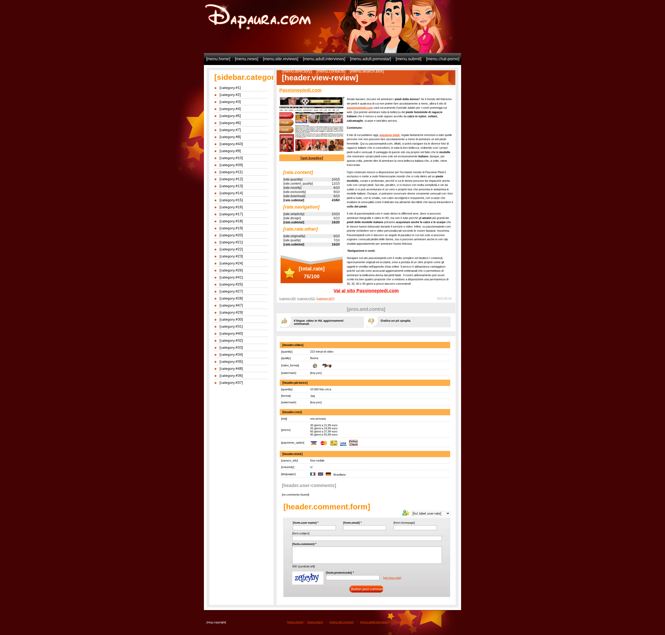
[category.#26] (231, 270)
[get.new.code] (392, 577)
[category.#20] (231, 235)
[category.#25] (231, 284)
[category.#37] (231, 382)
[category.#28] (231, 298)
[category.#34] (231, 354)
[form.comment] (304, 544)
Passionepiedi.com (300, 90)
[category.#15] (231, 200)
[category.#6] (230, 123)
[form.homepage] (404, 522)
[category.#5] (230, 116)
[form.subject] (300, 533)
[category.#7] (230, 130)
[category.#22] (231, 249)
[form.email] (352, 522)
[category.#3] (230, 102)
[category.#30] (231, 319)
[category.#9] (230, 151)
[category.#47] (231, 305)
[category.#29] (231, 312)
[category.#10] (231, 158)
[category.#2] (230, 95)
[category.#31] (231, 326)
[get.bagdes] (312, 158)
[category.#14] (231, 193)
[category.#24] (231, 263)
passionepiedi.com (360, 107)
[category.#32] (231, 340)
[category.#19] (231, 228)
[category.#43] (231, 144)
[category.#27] (231, 291)
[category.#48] (231, 368)
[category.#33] (231, 347)
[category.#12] (231, 179)
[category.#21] (231, 242)
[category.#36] (231, 375)
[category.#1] (230, 88)
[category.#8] (230, 137)
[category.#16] (231, 207)
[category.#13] (231, 186)
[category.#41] (231, 277)
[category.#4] (230, 109)
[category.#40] (231, 333)
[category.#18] (231, 221)
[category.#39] (231, 165)
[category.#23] (231, 256)
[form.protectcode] (340, 572)
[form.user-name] (305, 522)
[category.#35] (231, 361)
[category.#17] (231, 214)
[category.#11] (231, 172)
